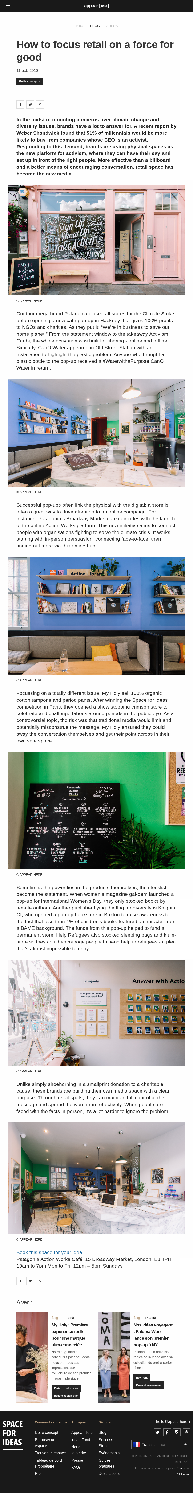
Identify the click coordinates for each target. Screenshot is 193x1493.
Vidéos (111, 26)
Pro (38, 1474)
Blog (95, 26)
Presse (77, 1460)
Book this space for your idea (49, 1252)
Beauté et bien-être (66, 1395)
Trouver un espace (50, 1453)
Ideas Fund (80, 1440)
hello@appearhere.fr (173, 1422)
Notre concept (46, 1432)
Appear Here (82, 1432)
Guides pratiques (29, 81)
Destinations (109, 1474)
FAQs (76, 1467)
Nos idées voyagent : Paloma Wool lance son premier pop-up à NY (152, 1334)
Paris (57, 1388)
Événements (109, 1453)
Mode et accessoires (148, 1385)
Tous (79, 26)
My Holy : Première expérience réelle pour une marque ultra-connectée (70, 1334)
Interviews (72, 1388)
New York (142, 1377)
